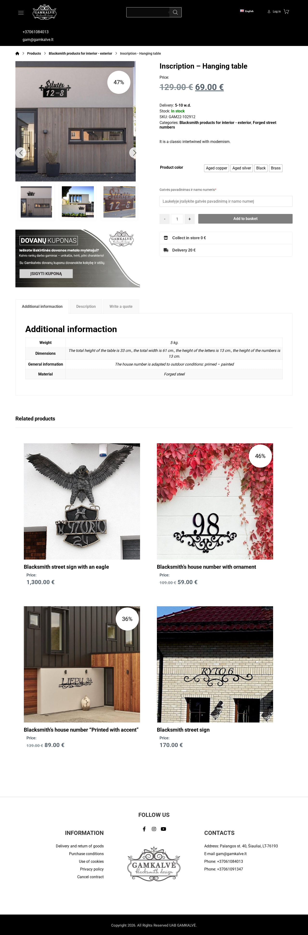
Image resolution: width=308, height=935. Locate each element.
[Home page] (17, 53)
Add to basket (245, 218)
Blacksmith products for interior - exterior (215, 122)
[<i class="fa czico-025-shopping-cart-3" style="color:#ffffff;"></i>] (286, 11)
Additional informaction (42, 306)
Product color (171, 167)
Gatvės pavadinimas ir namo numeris (188, 190)
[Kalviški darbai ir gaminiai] (44, 12)
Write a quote (121, 306)
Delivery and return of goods (80, 846)
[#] (144, 829)
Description (86, 306)
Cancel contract (90, 877)
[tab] (42, 306)
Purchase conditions (86, 853)
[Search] (175, 12)
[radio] (216, 168)
